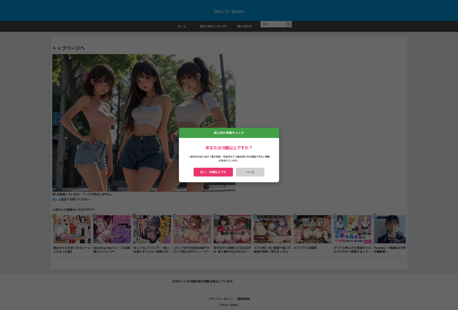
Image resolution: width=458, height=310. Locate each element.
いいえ (250, 171)
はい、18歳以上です (213, 171)
